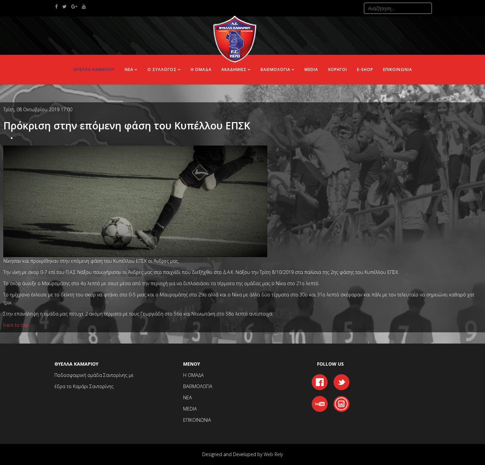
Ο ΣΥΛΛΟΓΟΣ (162, 69)
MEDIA (190, 409)
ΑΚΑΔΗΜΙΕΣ (233, 69)
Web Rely (273, 454)
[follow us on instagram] (341, 403)
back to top (15, 325)
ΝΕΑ (129, 69)
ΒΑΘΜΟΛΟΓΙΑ (275, 69)
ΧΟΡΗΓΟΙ (337, 69)
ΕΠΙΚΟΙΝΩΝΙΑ (397, 69)
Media (311, 69)
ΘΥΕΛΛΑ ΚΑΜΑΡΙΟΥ (94, 69)
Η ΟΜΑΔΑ (201, 69)
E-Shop (365, 69)
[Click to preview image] (135, 200)
